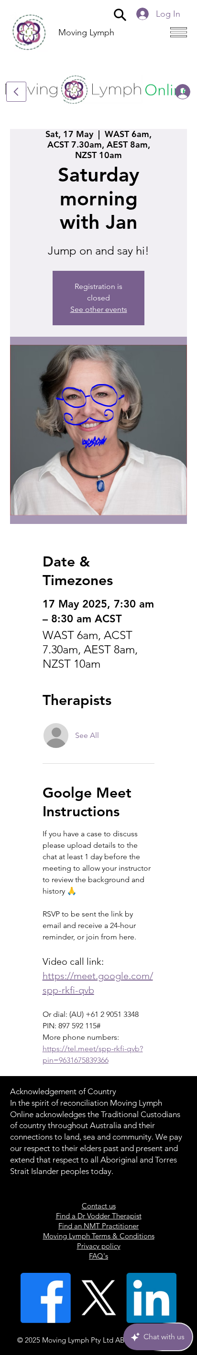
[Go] (16, 92)
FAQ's (98, 1255)
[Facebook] (46, 1298)
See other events (98, 309)
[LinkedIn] (151, 1298)
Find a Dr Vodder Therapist (99, 1215)
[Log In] (174, 91)
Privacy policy (98, 1245)
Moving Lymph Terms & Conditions (98, 1235)
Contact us (99, 1205)
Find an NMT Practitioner (98, 1225)
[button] (120, 14)
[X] (99, 1298)
